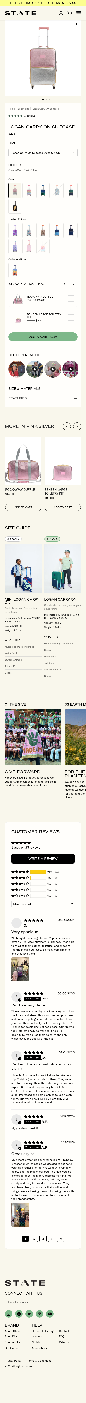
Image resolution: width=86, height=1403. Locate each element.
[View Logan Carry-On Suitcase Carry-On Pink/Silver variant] (14, 190)
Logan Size (23, 108)
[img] (33, 920)
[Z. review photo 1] (20, 969)
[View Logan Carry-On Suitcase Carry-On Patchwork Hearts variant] (28, 190)
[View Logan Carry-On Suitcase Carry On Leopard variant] (42, 230)
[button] (43, 99)
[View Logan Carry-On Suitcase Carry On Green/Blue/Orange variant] (57, 230)
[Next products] (73, 284)
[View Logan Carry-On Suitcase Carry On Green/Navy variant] (71, 190)
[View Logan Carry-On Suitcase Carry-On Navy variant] (71, 230)
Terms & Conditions (39, 1360)
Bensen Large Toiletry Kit (44, 316)
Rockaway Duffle (45, 296)
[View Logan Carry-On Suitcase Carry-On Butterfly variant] (14, 246)
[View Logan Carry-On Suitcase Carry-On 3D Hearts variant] (14, 230)
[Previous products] (64, 284)
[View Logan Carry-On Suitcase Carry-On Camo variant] (57, 190)
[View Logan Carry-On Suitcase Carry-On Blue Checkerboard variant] (42, 190)
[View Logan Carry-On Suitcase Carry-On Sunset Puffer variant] (42, 246)
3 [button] (43, 1239)
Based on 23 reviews (25, 847)
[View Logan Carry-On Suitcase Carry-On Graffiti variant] (28, 230)
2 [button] (34, 1239)
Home (11, 108)
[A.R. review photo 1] (20, 1215)
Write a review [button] (43, 859)
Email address (18, 1302)
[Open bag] (70, 13)
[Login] (61, 13)
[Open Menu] (78, 13)
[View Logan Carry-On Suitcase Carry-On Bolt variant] (14, 206)
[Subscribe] (75, 1302)
